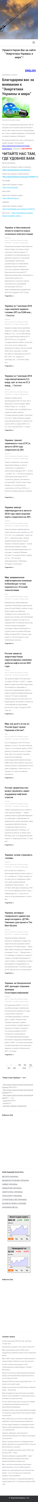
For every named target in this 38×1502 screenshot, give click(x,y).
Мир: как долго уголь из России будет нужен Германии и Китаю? (17, 727)
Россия (7, 670)
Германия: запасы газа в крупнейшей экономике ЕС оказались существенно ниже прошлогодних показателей (19, 1412)
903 (9, 1068)
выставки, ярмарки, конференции (14, 1106)
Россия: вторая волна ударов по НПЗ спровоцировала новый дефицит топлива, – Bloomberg (17, 1367)
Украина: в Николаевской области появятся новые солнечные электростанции (19, 230)
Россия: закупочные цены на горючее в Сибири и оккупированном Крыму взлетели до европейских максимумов (18, 1404)
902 (30, 1065)
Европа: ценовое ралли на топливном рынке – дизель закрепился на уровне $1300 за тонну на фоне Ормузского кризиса (19, 1444)
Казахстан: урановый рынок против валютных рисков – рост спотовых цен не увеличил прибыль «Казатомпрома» (18, 1472)
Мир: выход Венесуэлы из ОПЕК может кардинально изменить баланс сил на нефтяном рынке (19, 1352)
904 (14, 1068)
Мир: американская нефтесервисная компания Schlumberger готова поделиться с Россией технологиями (18, 583)
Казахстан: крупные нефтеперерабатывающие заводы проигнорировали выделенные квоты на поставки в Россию (18, 1375)
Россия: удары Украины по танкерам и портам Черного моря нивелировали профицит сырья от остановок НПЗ (18, 1427)
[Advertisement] (19, 19)
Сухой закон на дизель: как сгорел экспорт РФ (18, 1347)
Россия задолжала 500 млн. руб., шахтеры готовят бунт (16, 1342)
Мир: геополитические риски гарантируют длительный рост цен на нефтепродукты (17, 1466)
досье (5, 1100)
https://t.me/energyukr (10, 187)
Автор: (16, 240)
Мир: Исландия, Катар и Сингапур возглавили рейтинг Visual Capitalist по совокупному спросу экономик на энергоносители (18, 1395)
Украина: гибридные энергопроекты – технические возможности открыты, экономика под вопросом (18, 1435)
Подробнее (9, 296)
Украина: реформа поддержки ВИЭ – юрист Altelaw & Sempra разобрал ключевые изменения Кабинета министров (17, 1458)
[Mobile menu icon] (33, 42)
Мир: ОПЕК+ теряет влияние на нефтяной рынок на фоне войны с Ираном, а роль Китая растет (18, 1360)
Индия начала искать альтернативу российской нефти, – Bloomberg (18, 1388)
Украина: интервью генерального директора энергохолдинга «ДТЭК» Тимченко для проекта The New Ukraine (18, 919)
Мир (6, 594)
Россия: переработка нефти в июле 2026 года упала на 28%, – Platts (18, 1451)
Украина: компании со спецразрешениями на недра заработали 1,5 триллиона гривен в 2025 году (18, 1481)
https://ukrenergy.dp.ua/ (11, 198)
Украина (7, 238)
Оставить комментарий (20, 243)
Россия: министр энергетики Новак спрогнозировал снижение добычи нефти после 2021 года (18, 660)
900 (19, 1065)
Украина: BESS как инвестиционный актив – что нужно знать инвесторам (18, 1383)
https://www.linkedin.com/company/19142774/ (19, 209)
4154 (24, 1068)
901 (25, 1065)
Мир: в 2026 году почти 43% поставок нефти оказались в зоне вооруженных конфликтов (17, 1420)
